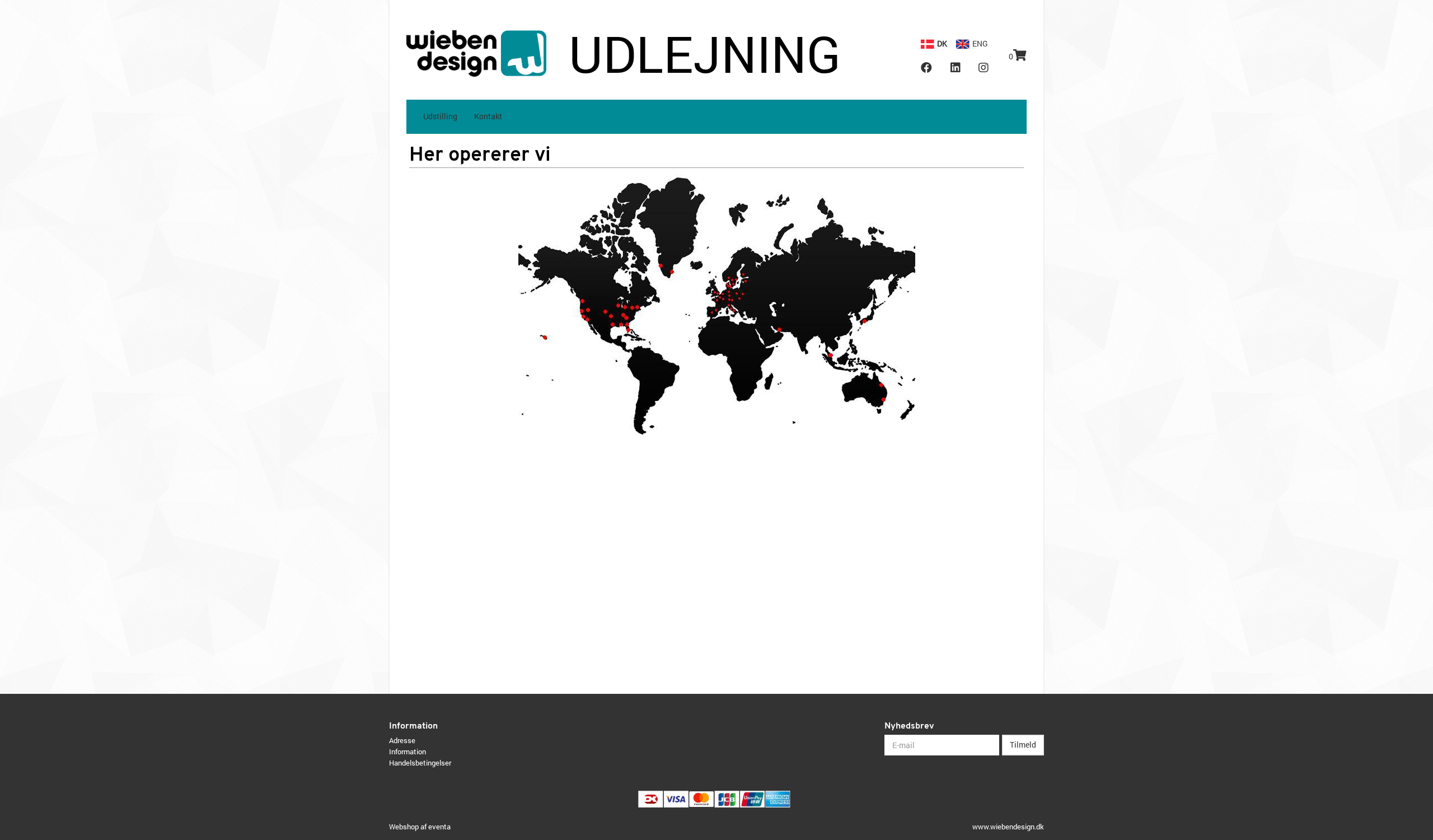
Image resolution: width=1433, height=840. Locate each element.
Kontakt (488, 116)
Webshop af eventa (420, 827)
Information (407, 751)
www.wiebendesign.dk (1008, 827)
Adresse (402, 740)
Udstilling (440, 116)
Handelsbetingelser (420, 763)
